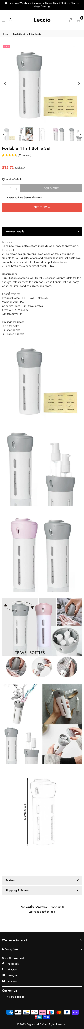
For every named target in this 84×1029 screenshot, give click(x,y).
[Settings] (70, 20)
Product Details (14, 231)
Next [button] (79, 83)
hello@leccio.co (15, 997)
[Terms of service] (33, 197)
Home (5, 34)
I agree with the (24, 197)
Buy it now (42, 207)
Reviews (10, 880)
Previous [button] (5, 83)
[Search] (10, 20)
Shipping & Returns (17, 890)
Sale (6, 46)
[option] (42, 83)
